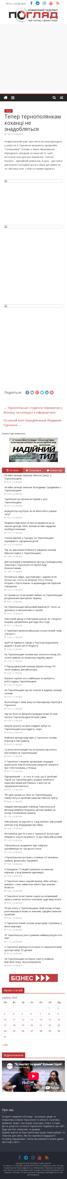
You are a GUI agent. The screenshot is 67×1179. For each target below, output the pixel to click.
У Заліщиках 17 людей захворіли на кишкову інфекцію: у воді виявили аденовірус (28, 871)
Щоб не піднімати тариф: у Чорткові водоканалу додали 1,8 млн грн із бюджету (31, 644)
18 (14, 1025)
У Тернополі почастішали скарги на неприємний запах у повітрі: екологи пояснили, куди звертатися (32, 898)
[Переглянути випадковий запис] (61, 97)
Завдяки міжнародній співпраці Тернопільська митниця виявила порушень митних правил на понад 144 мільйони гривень (29, 809)
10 (5, 1019)
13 (31, 1019)
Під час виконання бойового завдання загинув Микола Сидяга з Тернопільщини (30, 551)
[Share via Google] (37, 392)
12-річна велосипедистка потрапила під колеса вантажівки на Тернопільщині (30, 751)
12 (23, 1019)
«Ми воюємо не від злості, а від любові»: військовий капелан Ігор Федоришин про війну (33, 823)
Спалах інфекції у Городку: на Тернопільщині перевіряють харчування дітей (29, 539)
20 (31, 1025)
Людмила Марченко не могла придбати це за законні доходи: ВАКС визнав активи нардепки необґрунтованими (30, 526)
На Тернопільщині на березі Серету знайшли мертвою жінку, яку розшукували (29, 960)
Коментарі (56, 470)
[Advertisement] (33, 57)
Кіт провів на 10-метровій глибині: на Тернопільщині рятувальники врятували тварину (33, 597)
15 (49, 1019)
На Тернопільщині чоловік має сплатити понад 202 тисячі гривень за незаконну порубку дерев (32, 656)
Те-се (8, 110)
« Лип (5, 1044)
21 (41, 1025)
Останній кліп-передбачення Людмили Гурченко (32, 422)
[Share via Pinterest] (52, 392)
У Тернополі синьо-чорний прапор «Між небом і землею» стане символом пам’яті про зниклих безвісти (31, 884)
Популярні (35, 470)
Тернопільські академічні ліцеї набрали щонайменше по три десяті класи (25, 847)
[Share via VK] (32, 392)
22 (49, 1025)
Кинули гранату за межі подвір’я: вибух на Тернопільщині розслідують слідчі (27, 727)
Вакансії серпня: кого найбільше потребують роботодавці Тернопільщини (29, 680)
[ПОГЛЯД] (5, 97)
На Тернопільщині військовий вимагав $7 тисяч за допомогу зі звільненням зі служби (32, 608)
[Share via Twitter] (42, 392)
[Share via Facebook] (27, 392)
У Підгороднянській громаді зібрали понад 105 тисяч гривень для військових (30, 668)
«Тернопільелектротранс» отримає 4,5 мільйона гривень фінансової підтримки (31, 859)
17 (5, 1025)
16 (58, 1019)
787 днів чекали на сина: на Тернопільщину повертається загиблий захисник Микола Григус (31, 796)
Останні (14, 470)
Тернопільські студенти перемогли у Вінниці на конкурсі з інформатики (33, 410)
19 (23, 1025)
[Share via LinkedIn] (47, 392)
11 (14, 1019)
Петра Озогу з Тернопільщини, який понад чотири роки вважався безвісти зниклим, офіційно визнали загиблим (32, 911)
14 (41, 1019)
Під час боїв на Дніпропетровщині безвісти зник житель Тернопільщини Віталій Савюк (31, 715)
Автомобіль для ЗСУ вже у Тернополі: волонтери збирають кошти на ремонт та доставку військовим (33, 835)
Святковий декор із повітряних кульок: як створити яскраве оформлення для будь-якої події (32, 620)
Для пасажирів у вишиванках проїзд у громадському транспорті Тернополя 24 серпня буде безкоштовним (33, 565)
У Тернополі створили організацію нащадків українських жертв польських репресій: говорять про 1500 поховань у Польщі (31, 764)
